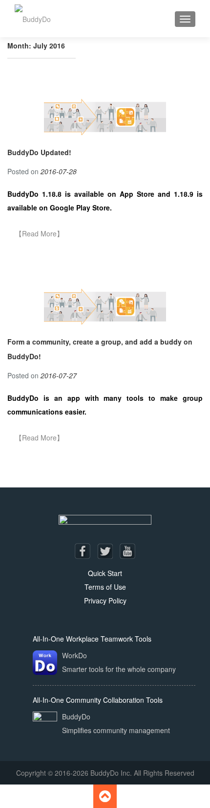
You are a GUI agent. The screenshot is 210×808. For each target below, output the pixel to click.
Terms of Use (105, 587)
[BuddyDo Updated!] (105, 115)
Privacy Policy (105, 600)
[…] (39, 234)
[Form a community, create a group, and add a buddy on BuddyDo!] (105, 305)
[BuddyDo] (32, 18)
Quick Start (105, 573)
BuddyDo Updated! (39, 152)
